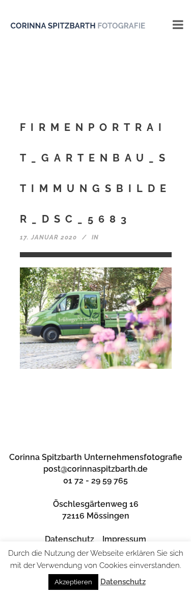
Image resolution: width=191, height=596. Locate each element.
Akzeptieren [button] (73, 582)
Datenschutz (69, 539)
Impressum (124, 539)
